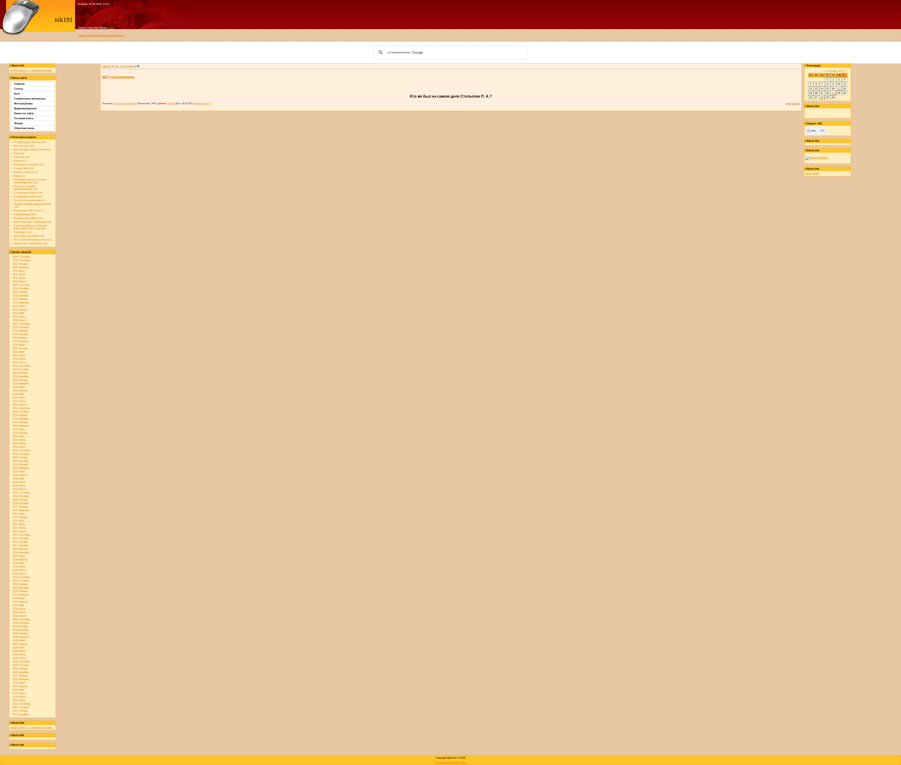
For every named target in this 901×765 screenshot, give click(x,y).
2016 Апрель (20, 475)
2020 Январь (20, 633)
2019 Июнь (19, 608)
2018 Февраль (21, 552)
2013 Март (19, 344)
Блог (17, 93)
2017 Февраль (21, 510)
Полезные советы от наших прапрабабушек (29, 181)
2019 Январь (20, 591)
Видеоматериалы (25, 108)
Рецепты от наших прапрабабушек (24, 187)
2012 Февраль (21, 302)
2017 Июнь (19, 524)
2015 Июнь (19, 439)
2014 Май (18, 394)
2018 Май (18, 563)
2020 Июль (19, 654)
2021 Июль (19, 696)
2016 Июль (19, 485)
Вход (122, 35)
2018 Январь (20, 548)
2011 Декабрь (21, 295)
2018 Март (19, 556)
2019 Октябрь (21, 622)
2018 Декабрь (21, 587)
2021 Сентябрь (22, 703)
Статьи (18, 88)
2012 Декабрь (21, 334)
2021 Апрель (20, 686)
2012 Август (20, 320)
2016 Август (20, 489)
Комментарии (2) (202, 103)
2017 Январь (20, 506)
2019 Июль (19, 612)
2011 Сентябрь (21, 284)
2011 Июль (19, 277)
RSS (111, 27)
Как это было (21, 145)
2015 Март (19, 429)
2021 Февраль (21, 679)
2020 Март (19, 640)
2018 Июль (19, 570)
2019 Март (19, 598)
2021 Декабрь (21, 714)
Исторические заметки (27, 142)
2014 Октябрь (21, 411)
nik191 (171, 103)
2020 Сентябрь (22, 661)
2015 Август (20, 446)
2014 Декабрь (21, 418)
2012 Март (19, 306)
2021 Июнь (19, 693)
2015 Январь (20, 422)
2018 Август (20, 573)
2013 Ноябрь (20, 372)
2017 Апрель (20, 517)
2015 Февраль (21, 425)
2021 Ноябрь (20, 710)
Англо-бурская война (25, 235)
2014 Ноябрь (20, 415)
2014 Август (20, 404)
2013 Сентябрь (22, 365)
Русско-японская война (27, 200)
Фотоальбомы (23, 103)
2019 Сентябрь (22, 619)
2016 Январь (20, 464)
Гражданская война (24, 218)
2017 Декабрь (21, 545)
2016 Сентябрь (22, 492)
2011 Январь (20, 263)
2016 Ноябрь (20, 499)
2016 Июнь (19, 482)
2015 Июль (19, 443)
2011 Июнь (19, 274)
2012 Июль (19, 316)
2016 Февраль (21, 468)
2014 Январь (20, 380)
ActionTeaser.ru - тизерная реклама (31, 70)
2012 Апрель (20, 309)
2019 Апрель (20, 601)
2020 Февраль (21, 636)
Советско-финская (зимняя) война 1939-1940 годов (30, 227)
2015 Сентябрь (22, 450)
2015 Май (18, 436)
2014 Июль (19, 401)
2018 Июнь (19, 566)
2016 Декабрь (21, 503)
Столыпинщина (120, 77)
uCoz (463, 762)
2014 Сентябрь (22, 408)
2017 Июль (19, 527)
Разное (17, 160)
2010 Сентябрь (22, 260)
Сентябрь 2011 (835, 70)
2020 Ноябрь (20, 668)
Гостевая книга (23, 118)
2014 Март (19, 387)
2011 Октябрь (21, 288)
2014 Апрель (20, 390)
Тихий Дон (19, 232)
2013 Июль (19, 358)
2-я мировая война (24, 196)
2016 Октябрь (21, 496)
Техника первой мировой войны (32, 204)
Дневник (94, 35)
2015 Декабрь (21, 460)
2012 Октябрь (21, 327)
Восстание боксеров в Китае (30, 239)
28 (822, 97)
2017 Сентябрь (22, 534)
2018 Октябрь (21, 580)
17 (838, 88)
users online (812, 173)
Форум (18, 123)
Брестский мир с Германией (30, 221)
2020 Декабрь (21, 672)
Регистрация (109, 35)
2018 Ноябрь (20, 584)
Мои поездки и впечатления (29, 149)
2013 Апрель (20, 348)
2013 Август (20, 362)
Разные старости (23, 172)
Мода (16, 175)
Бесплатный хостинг (447, 762)
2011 (116, 66)
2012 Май (18, 313)
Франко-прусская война (27, 243)
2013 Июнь (19, 355)
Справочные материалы (30, 98)
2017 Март (19, 513)
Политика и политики (25, 164)
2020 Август (20, 658)
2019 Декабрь (21, 629)
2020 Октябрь (21, 665)
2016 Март (19, 471)
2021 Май (18, 689)
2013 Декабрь (21, 376)
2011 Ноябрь (20, 292)
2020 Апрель (20, 644)
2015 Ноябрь (20, 457)
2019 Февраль (21, 594)
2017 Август (20, 531)
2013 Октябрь (21, 369)
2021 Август (20, 700)
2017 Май (18, 520)
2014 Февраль (21, 383)
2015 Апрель (20, 432)
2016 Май (18, 478)
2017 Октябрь (21, 538)
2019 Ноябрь (20, 626)
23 (833, 93)
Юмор (17, 153)
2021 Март (19, 682)
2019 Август (20, 615)
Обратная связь (24, 128)
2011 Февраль (21, 267)
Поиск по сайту (24, 113)
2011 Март (19, 270)
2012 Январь (20, 299)
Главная (83, 35)
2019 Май (18, 605)
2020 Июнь (19, 651)
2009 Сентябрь (22, 256)
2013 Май (18, 351)
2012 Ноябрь (20, 330)
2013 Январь (20, 337)
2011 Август (20, 281)
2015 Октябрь (21, 453)
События (18, 157)
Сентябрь (128, 66)
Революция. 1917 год (25, 210)
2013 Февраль (21, 341)
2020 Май (18, 647)
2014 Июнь (19, 397)
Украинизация (21, 214)
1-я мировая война (24, 192)
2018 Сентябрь (22, 577)
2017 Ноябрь (20, 541)
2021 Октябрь (21, 707)
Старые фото (21, 168)
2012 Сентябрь (22, 323)
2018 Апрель (20, 559)
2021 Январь (20, 675)
